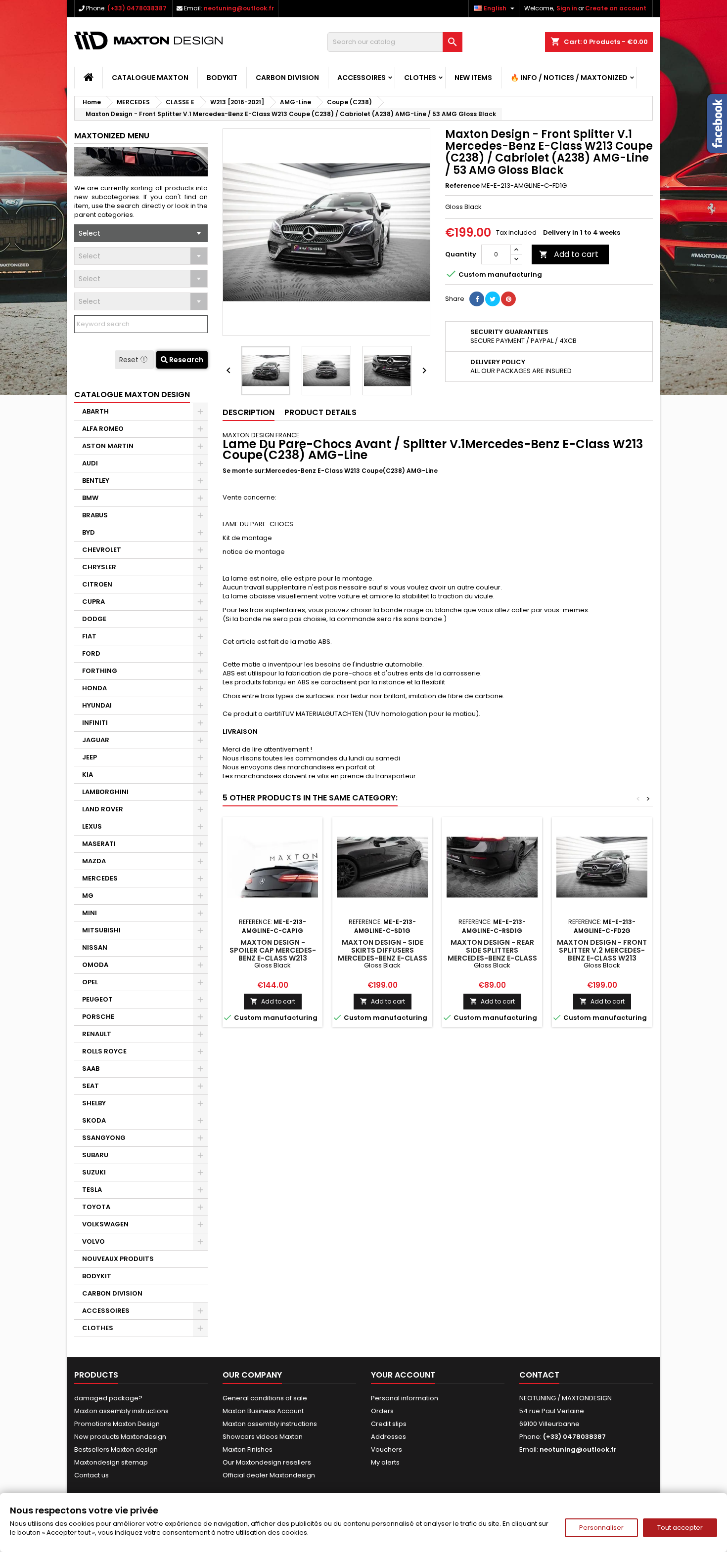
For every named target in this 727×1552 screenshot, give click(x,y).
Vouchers (386, 1449)
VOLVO (93, 1241)
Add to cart (568, 254)
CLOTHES (420, 78)
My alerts (385, 1462)
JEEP (89, 757)
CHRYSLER (99, 567)
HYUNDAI (97, 705)
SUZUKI (94, 1172)
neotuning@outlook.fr (239, 8)
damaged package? (108, 1398)
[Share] (476, 299)
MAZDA (94, 861)
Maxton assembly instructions (121, 1411)
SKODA (94, 1120)
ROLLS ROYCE (104, 1051)
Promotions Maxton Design (117, 1423)
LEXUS (92, 826)
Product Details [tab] (320, 412)
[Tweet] (492, 299)
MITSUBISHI (101, 930)
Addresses (388, 1436)
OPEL (90, 982)
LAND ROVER (102, 809)
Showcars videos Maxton (263, 1436)
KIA (87, 774)
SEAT (90, 1086)
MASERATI (99, 843)
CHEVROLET (101, 549)
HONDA (94, 688)
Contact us (91, 1475)
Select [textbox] (89, 233)
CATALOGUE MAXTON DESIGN (132, 394)
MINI (89, 913)
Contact (539, 1375)
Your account (403, 1375)
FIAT (89, 636)
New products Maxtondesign (120, 1436)
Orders (382, 1411)
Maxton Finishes (248, 1449)
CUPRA (93, 601)
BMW (90, 498)
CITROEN (97, 584)
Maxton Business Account (263, 1411)
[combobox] (141, 233)
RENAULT (96, 1034)
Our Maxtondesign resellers (267, 1462)
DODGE (94, 619)
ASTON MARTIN (108, 446)
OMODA (95, 964)
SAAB (90, 1068)
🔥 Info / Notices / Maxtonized (569, 78)
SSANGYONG (104, 1137)
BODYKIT (222, 78)
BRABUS (95, 515)
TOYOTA (96, 1207)
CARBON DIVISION (287, 78)
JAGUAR (95, 740)
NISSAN (94, 947)
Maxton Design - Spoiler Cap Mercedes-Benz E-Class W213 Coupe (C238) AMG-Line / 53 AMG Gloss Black (273, 958)
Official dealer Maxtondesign (269, 1475)
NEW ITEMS (473, 78)
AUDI (90, 463)
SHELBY (94, 1103)
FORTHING (99, 670)
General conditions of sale (265, 1398)
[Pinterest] (508, 299)
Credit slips (389, 1423)
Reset (129, 360)
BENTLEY (95, 480)
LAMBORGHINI (105, 792)
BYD (88, 532)
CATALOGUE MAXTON (150, 78)
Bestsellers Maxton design (116, 1449)
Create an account (615, 8)
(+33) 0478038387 (137, 8)
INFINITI (95, 722)
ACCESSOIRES (361, 78)
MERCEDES (100, 878)
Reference (462, 185)
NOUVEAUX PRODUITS (118, 1258)
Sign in (566, 8)
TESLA (92, 1189)
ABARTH (95, 411)
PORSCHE (98, 1016)
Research (185, 360)
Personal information (404, 1398)
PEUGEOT (97, 999)
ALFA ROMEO (103, 428)
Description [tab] (248, 412)
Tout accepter (680, 1527)
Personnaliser (601, 1527)
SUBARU (95, 1155)
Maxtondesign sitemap (111, 1462)
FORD (91, 653)
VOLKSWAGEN (105, 1224)
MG (87, 895)
